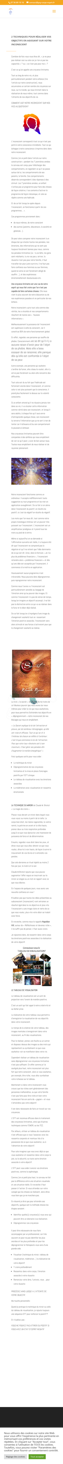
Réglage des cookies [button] (15, 1456)
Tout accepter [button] (37, 1456)
